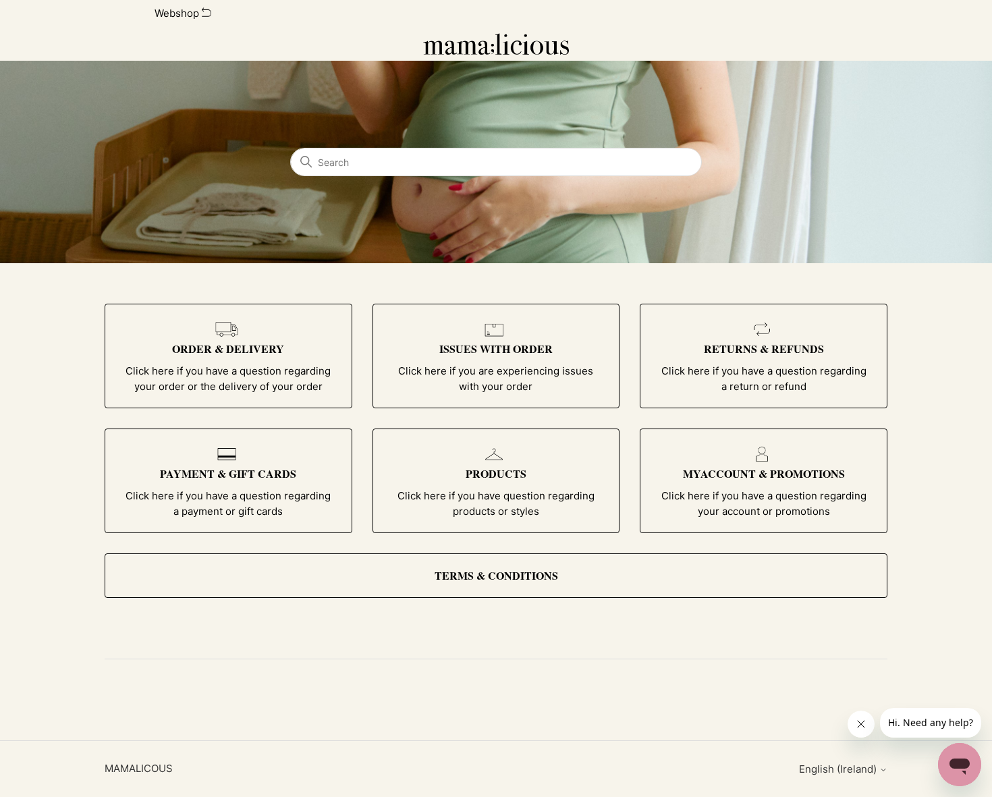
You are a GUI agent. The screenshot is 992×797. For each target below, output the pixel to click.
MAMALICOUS (139, 768)
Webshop (178, 13)
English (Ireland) (839, 769)
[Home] (496, 44)
